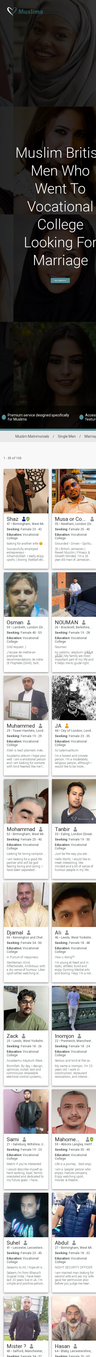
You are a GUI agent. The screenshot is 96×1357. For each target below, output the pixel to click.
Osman (15, 622)
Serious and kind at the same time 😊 (74, 1060)
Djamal (15, 933)
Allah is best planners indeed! (26, 750)
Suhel (13, 1243)
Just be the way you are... (72, 854)
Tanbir (62, 829)
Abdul (62, 1243)
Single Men (67, 436)
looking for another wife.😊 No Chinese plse (26, 543)
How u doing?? (64, 957)
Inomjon (64, 1036)
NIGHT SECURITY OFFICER (73, 1267)
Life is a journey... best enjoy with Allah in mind (74, 1164)
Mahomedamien (68, 1139)
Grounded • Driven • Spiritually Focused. (74, 543)
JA (58, 726)
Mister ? (16, 1346)
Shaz (12, 519)
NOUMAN (66, 622)
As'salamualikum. (67, 750)
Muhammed (21, 726)
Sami (13, 1139)
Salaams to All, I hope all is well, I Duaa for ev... (26, 1267)
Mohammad (21, 829)
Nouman (61, 647)
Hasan (62, 1346)
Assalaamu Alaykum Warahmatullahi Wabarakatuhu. (26, 1060)
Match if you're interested (24, 1164)
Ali (58, 933)
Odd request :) (16, 647)
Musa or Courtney (71, 519)
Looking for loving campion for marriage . (26, 854)
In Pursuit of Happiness (22, 957)
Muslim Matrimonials (32, 436)
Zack (12, 1036)
